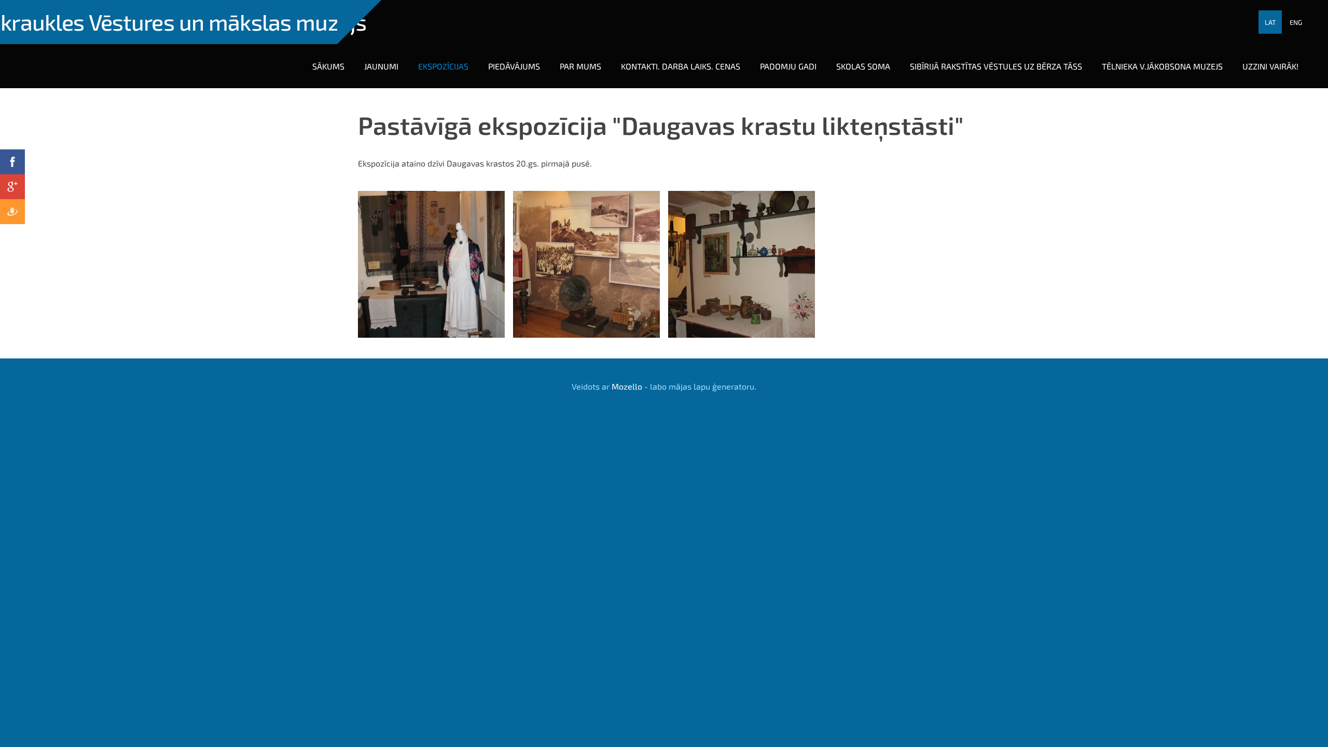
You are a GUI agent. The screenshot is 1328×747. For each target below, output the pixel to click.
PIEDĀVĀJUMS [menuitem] (514, 66)
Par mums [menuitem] (580, 66)
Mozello (627, 386)
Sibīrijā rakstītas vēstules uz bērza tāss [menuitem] (996, 66)
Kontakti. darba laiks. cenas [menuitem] (680, 66)
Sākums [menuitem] (328, 66)
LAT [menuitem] (1270, 22)
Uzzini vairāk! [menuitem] (1270, 66)
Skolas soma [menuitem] (863, 66)
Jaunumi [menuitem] (381, 66)
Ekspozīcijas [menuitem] (443, 66)
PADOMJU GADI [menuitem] (788, 66)
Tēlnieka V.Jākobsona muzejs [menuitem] (1162, 66)
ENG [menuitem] (1296, 22)
